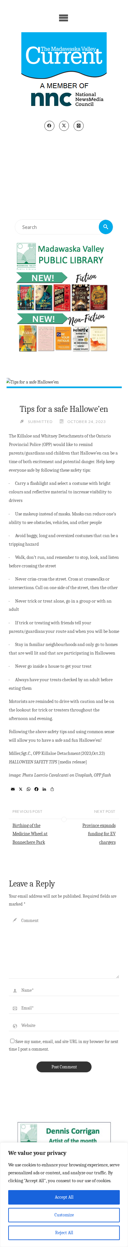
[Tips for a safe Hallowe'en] (63, 382)
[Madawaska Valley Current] (64, 71)
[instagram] (79, 126)
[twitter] (64, 126)
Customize (64, 1215)
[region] (64, 1194)
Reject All (64, 1232)
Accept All (64, 1197)
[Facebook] (49, 126)
